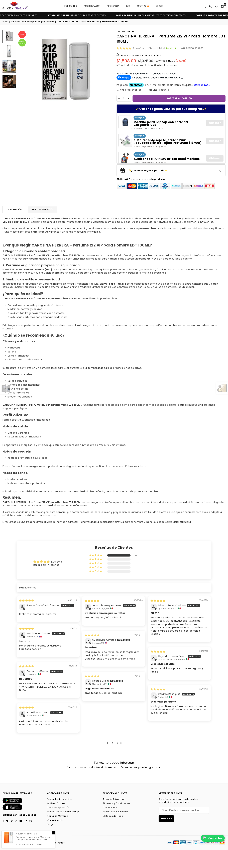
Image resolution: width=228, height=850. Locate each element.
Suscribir (166, 818)
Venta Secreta (55, 820)
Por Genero (70, 6)
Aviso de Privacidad (114, 799)
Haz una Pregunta (158, 89)
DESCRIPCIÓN (15, 209)
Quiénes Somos (56, 803)
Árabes (160, 6)
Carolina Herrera (126, 31)
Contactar (215, 838)
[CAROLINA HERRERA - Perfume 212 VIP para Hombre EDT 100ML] (9, 36)
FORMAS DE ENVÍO (42, 209)
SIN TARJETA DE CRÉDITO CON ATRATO (137, 15)
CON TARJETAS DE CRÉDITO (63, 15)
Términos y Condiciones (116, 803)
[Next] (107, 71)
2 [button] (112, 743)
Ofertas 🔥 (143, 6)
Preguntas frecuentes (59, 799)
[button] (222, 6)
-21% (22, 34)
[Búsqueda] (204, 6)
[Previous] (22, 71)
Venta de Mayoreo (57, 816)
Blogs (50, 824)
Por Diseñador (92, 6)
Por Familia (113, 6)
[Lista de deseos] (216, 6)
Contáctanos (110, 807)
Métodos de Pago (113, 816)
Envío (135, 65)
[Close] (53, 832)
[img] (26, 600)
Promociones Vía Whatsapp (63, 811)
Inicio (5, 21)
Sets (128, 6)
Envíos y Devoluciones (115, 811)
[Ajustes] (210, 6)
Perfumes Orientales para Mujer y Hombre (32, 21)
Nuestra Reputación (58, 807)
